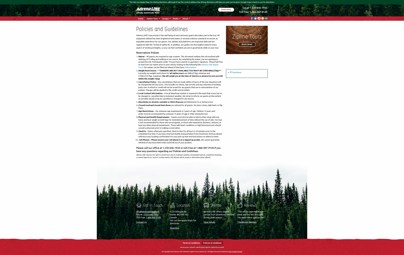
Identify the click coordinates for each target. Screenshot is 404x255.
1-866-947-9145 (258, 12)
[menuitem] (140, 18)
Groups (165, 19)
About (185, 19)
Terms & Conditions (191, 243)
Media (175, 19)
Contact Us (141, 222)
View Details (209, 222)
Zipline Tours (152, 19)
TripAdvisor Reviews (246, 222)
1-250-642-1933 (258, 7)
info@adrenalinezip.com (147, 211)
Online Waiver (190, 67)
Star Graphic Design (235, 251)
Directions (174, 228)
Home (140, 19)
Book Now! (226, 9)
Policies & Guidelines (212, 243)
